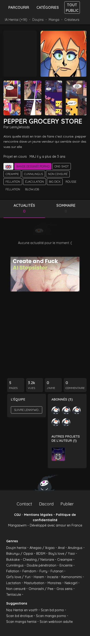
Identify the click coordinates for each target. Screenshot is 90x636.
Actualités (24, 208)
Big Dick (54, 181)
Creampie (12, 174)
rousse (71, 181)
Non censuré (58, 174)
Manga (54, 20)
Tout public (72, 8)
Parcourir (18, 7)
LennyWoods (20, 127)
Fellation (13, 181)
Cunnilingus (33, 174)
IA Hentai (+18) (16, 20)
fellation (13, 189)
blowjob (32, 189)
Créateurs (71, 20)
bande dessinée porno (32, 166)
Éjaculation (34, 181)
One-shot (61, 166)
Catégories (47, 7)
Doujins (38, 20)
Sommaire (65, 208)
